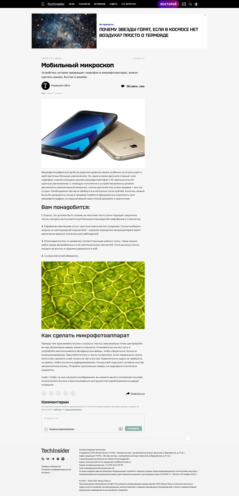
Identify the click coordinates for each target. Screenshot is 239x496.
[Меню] (43, 4)
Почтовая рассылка (184, 4)
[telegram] (52, 458)
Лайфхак (58, 58)
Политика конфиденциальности (56, 469)
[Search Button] (190, 4)
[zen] (58, 458)
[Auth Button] (196, 4)
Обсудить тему (136, 86)
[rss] (42, 458)
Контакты (45, 473)
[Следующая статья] (119, 438)
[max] (63, 458)
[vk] (47, 458)
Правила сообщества (51, 466)
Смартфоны (58, 93)
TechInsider (56, 4)
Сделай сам (46, 58)
